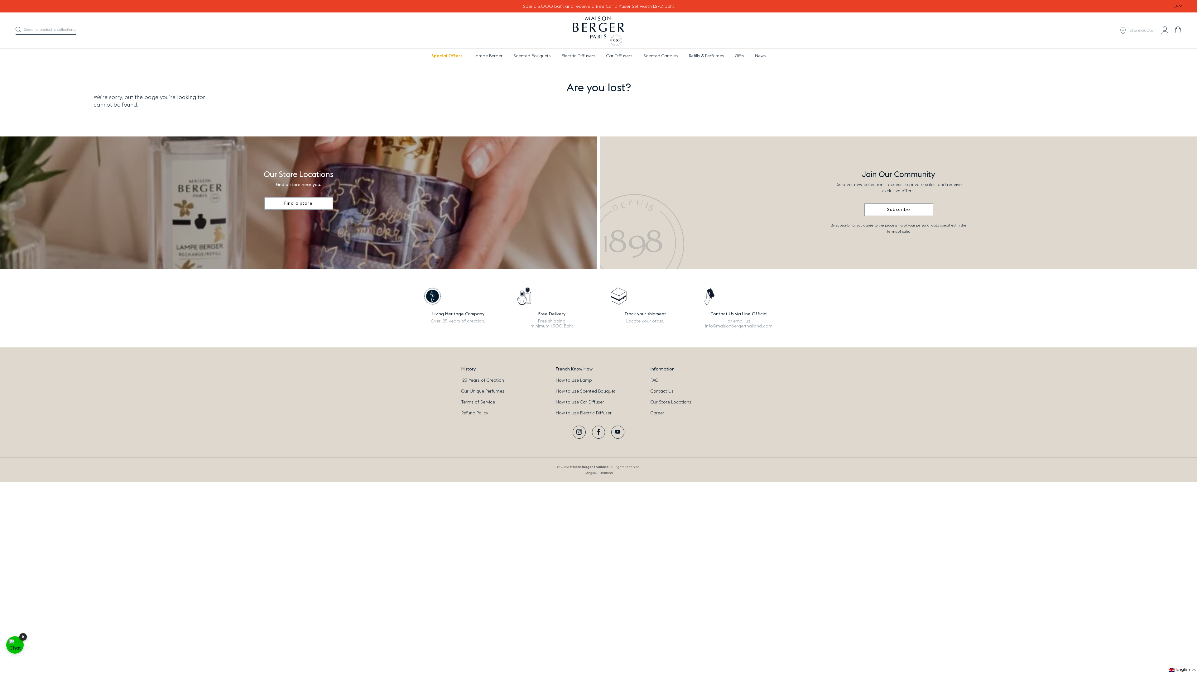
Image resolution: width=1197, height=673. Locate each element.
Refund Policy (474, 413)
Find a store (298, 203)
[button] (46, 31)
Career (657, 413)
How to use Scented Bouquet (585, 391)
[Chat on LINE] (15, 645)
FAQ (654, 380)
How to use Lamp (574, 380)
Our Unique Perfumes (482, 391)
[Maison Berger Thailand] (598, 30)
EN (1176, 6)
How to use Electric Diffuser (584, 413)
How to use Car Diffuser (580, 402)
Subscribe (898, 210)
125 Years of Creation (482, 380)
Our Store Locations (671, 402)
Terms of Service (478, 402)
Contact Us (662, 391)
